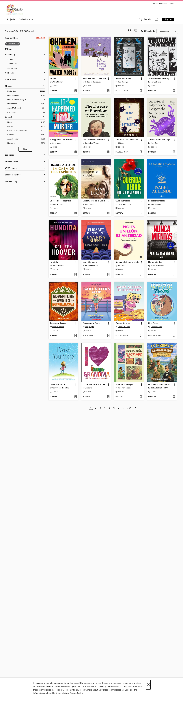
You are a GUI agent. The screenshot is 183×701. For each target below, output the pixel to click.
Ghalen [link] (53, 78)
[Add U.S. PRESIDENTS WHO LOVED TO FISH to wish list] (174, 397)
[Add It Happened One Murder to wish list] (75, 152)
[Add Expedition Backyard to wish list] (141, 397)
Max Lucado (89, 204)
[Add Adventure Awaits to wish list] (75, 335)
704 (129, 407)
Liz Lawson (56, 143)
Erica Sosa (122, 266)
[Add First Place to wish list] (174, 335)
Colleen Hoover (58, 266)
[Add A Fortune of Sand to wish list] (141, 91)
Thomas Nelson (58, 327)
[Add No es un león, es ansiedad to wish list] (141, 274)
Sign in (168, 19)
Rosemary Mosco (124, 388)
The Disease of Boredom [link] (94, 140)
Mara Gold (154, 143)
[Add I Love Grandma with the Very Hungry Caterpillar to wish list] (108, 397)
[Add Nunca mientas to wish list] (174, 274)
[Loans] (157, 20)
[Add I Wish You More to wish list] (75, 397)
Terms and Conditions (80, 683)
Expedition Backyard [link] (124, 384)
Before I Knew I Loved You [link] (95, 78)
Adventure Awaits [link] (58, 323)
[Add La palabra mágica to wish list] (174, 213)
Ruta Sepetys (123, 82)
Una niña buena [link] (90, 262)
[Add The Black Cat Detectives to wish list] (141, 152)
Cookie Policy (76, 693)
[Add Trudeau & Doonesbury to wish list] (174, 91)
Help (172, 4)
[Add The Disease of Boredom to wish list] (108, 152)
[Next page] (135, 408)
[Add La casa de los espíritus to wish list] (75, 213)
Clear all (40, 38)
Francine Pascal (156, 327)
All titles (10, 60)
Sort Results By (148, 31)
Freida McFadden (124, 204)
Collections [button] (25, 19)
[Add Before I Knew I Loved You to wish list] (108, 91)
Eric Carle (88, 388)
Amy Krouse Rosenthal (60, 388)
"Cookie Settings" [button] (70, 690)
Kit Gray (121, 143)
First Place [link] (153, 323)
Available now (12, 64)
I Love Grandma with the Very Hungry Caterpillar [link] (95, 384)
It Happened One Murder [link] (61, 140)
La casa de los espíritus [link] (60, 201)
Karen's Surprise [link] (122, 323)
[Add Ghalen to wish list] (75, 91)
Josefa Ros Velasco (92, 143)
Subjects (10, 19)
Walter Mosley (57, 82)
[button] (160, 4)
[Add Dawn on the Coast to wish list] (108, 335)
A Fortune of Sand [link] (123, 78)
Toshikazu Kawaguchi (93, 82)
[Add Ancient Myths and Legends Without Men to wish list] (174, 152)
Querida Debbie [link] (122, 201)
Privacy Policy (101, 683)
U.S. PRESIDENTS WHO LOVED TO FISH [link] (160, 384)
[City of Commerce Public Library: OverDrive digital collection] (14, 9)
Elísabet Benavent (91, 266)
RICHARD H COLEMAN (159, 388)
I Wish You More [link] (57, 384)
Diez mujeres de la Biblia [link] (94, 201)
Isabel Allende (57, 204)
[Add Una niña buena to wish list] (108, 274)
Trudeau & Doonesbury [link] (158, 78)
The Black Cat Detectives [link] (126, 140)
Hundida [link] (54, 262)
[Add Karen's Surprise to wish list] (141, 335)
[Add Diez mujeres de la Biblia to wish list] (108, 213)
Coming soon (12, 68)
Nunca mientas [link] (155, 262)
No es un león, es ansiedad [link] (127, 262)
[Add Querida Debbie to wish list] (141, 213)
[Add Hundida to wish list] (75, 274)
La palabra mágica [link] (156, 201)
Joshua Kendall (156, 82)
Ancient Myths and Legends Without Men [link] (160, 140)
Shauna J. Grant (124, 327)
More (25, 149)
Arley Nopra (89, 327)
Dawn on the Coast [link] (91, 323)
